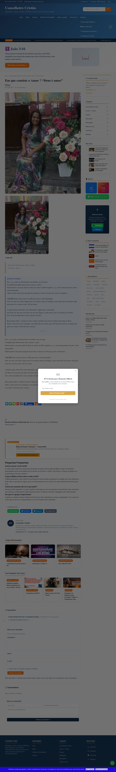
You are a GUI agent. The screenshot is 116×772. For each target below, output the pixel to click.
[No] (114, 769)
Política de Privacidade (101, 769)
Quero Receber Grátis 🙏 (58, 393)
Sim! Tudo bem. (90, 769)
